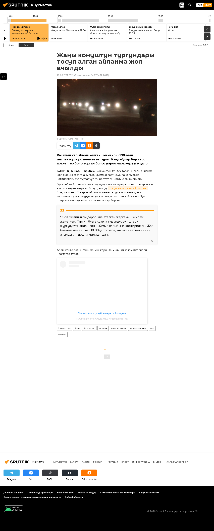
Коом (77, 328)
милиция (103, 328)
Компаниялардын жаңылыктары (117, 492)
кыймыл (62, 334)
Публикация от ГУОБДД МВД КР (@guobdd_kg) (102, 318)
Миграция (111, 461)
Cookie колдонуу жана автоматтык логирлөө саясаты (32, 497)
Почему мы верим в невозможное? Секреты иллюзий (25, 33)
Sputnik (62, 138)
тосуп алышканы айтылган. (128, 188)
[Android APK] (13, 509)
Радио (86, 461)
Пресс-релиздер (87, 492)
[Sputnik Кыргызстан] (16, 7)
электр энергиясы (138, 328)
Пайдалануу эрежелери (40, 492)
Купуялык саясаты (149, 492)
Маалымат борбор (176, 461)
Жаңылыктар (64, 328)
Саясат (74, 461)
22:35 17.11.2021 (65, 75)
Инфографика (141, 461)
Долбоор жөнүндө (13, 492)
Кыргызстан (89, 328)
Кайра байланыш (74, 497)
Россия (97, 461)
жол (152, 328)
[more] (152, 240)
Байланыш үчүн (65, 492)
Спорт (125, 461)
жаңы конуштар (118, 328)
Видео (157, 461)
